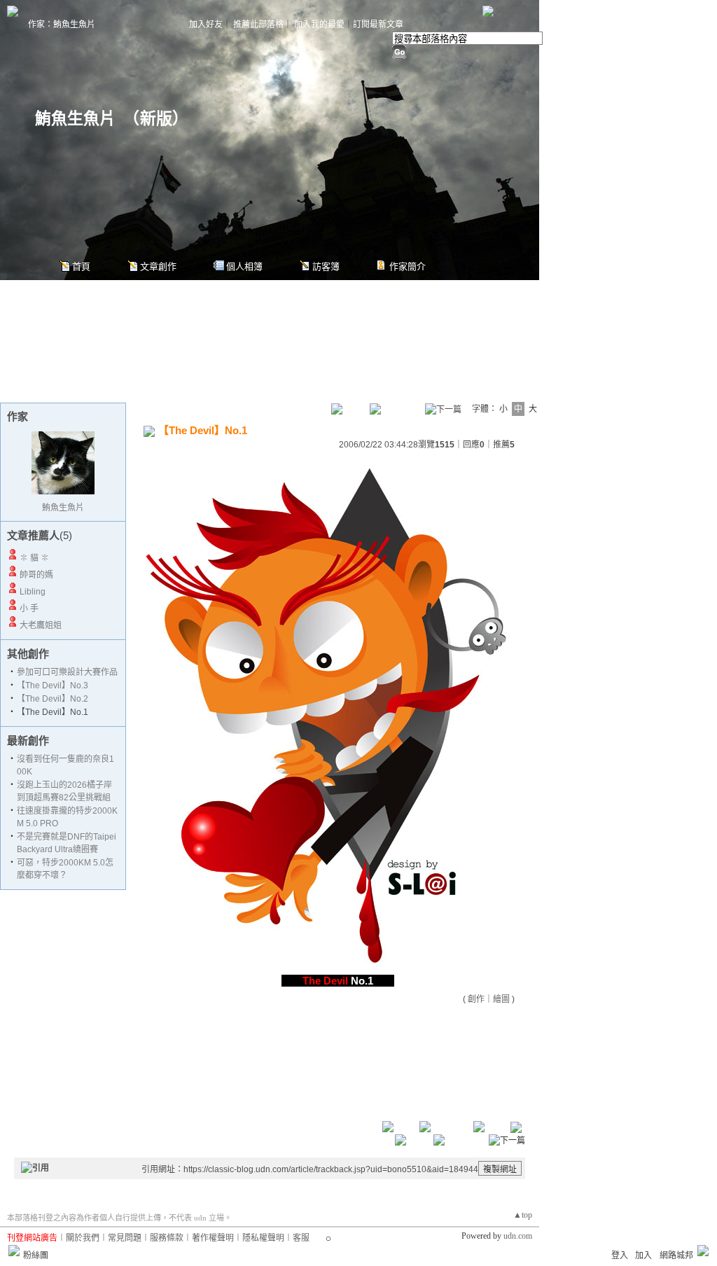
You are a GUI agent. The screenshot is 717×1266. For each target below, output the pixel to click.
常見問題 (124, 1238)
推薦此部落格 (258, 24)
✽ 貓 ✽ (34, 558)
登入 (619, 1255)
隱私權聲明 (263, 1238)
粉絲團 (35, 1255)
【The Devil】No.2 (52, 699)
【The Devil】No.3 (52, 685)
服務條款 (166, 1238)
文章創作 (158, 266)
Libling (33, 592)
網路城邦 (514, 10)
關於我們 (82, 1238)
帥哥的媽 (36, 575)
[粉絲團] (14, 1250)
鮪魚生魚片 (75, 118)
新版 (156, 118)
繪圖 (501, 999)
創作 (476, 999)
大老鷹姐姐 (41, 625)
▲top (522, 1215)
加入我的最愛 (319, 24)
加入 (643, 1255)
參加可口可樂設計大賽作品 (67, 672)
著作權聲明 (213, 1238)
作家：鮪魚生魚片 (61, 24)
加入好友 (206, 24)
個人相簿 (244, 266)
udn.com (517, 1236)
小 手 (29, 608)
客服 (301, 1238)
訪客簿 (326, 266)
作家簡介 (407, 266)
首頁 (81, 266)
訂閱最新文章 (378, 24)
